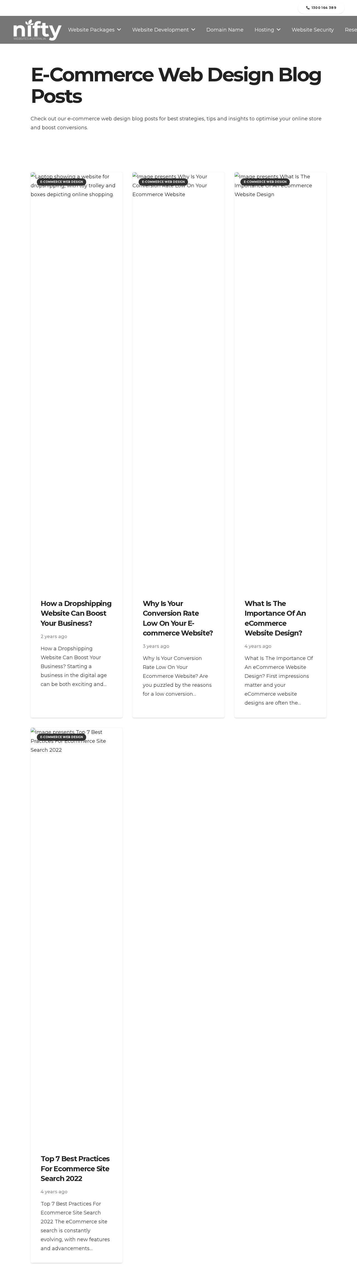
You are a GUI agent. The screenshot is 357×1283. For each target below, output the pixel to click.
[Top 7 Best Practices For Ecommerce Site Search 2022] (76, 937)
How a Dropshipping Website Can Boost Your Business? (76, 613)
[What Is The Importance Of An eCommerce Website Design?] (280, 381)
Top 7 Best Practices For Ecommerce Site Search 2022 (75, 1169)
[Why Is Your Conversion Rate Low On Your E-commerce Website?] (178, 381)
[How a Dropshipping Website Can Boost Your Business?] (76, 381)
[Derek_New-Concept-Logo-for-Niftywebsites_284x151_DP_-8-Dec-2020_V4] (37, 30)
